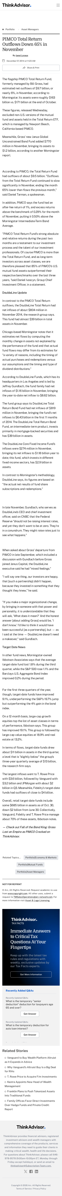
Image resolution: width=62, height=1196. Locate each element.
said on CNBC (20, 516)
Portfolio (10, 29)
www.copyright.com (17, 893)
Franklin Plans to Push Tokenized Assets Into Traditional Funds (30, 1093)
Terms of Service (24, 1188)
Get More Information (31, 974)
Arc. (30, 1185)
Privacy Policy (39, 1188)
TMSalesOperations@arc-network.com (33, 897)
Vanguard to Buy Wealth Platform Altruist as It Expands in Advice (30, 1059)
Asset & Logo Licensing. (37, 900)
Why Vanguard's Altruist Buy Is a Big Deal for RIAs (30, 1069)
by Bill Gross (34, 83)
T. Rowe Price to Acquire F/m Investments (32, 1076)
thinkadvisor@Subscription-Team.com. (31, 1165)
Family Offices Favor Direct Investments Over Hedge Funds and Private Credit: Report (30, 1105)
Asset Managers (30, 29)
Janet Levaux (22, 55)
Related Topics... (12, 857)
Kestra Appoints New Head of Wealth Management (28, 1084)
